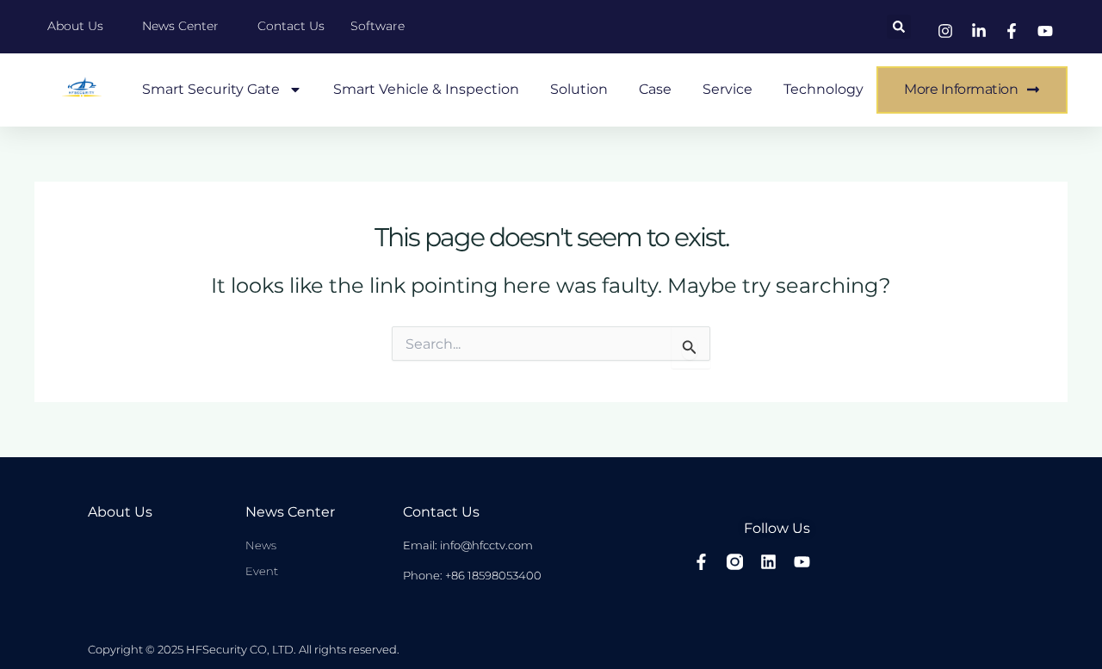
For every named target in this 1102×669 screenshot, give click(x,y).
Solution (579, 89)
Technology (823, 89)
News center (290, 512)
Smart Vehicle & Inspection (426, 89)
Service (727, 89)
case (655, 89)
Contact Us (441, 512)
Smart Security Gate (211, 89)
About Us (120, 512)
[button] (899, 27)
